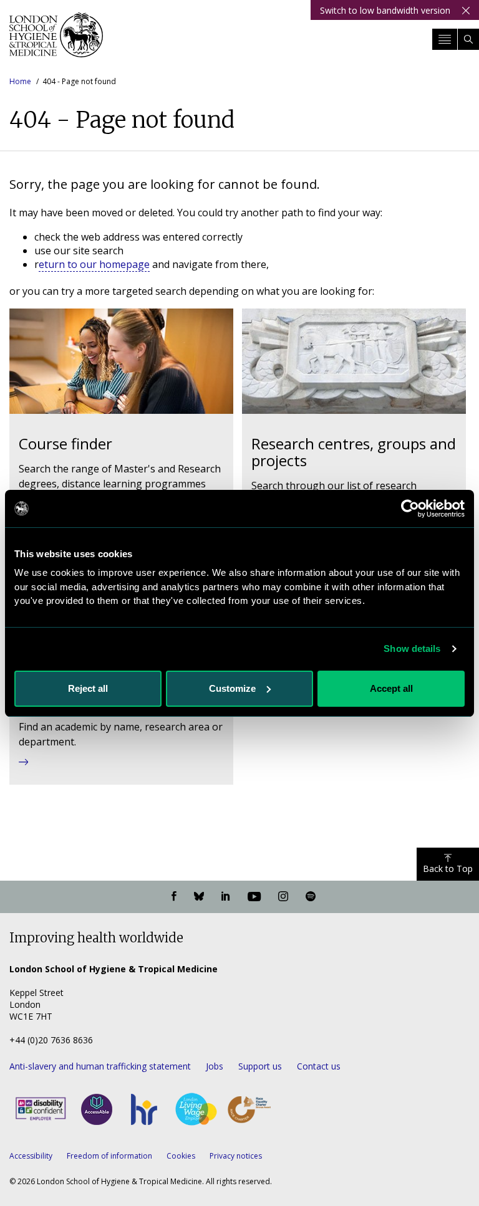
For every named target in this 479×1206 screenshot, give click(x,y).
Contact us (319, 1066)
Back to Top (448, 868)
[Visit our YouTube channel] (254, 897)
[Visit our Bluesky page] (199, 897)
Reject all (88, 688)
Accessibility (30, 1156)
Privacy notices (236, 1156)
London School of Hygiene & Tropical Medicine (56, 39)
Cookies (181, 1156)
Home (20, 81)
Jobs (214, 1066)
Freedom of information (109, 1156)
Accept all (391, 688)
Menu (444, 39)
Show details (412, 648)
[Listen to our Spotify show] (311, 897)
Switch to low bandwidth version (385, 10)
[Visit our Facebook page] (174, 897)
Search (468, 39)
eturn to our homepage (94, 264)
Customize (232, 688)
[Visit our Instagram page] (283, 897)
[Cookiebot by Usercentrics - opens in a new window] (410, 508)
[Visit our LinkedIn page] (225, 897)
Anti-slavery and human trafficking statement (100, 1066)
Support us (260, 1066)
